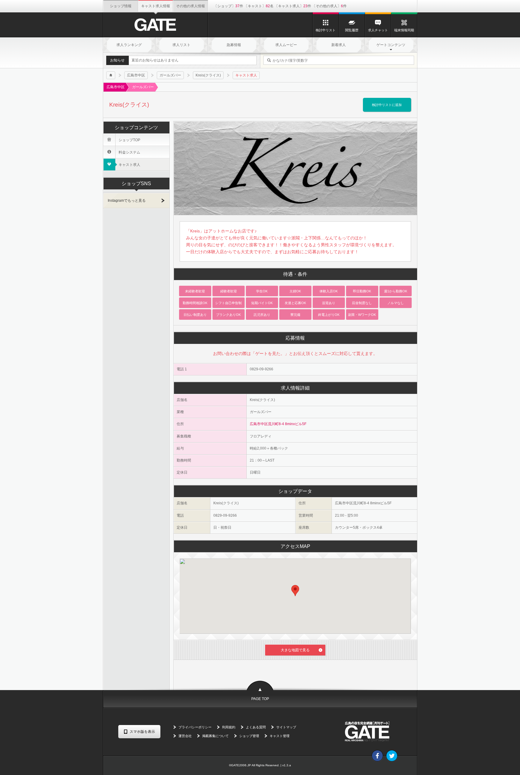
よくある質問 (256, 727)
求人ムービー (286, 45)
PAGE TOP (260, 699)
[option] (295, 168)
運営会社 (185, 736)
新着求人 (338, 45)
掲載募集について (215, 736)
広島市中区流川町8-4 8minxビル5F (278, 424)
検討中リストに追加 (387, 105)
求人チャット (378, 30)
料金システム (123, 152)
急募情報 (234, 45)
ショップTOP (123, 140)
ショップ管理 (249, 736)
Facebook (377, 756)
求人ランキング (129, 45)
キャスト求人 (123, 164)
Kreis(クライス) (208, 75)
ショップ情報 (121, 6)
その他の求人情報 (190, 6)
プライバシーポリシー (195, 727)
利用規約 (228, 727)
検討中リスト (326, 30)
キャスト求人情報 (155, 6)
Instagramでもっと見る (127, 200)
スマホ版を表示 (142, 732)
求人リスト (181, 45)
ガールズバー (170, 75)
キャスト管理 (279, 736)
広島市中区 (136, 75)
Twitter (392, 756)
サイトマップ (286, 727)
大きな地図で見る (295, 650)
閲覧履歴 (351, 30)
